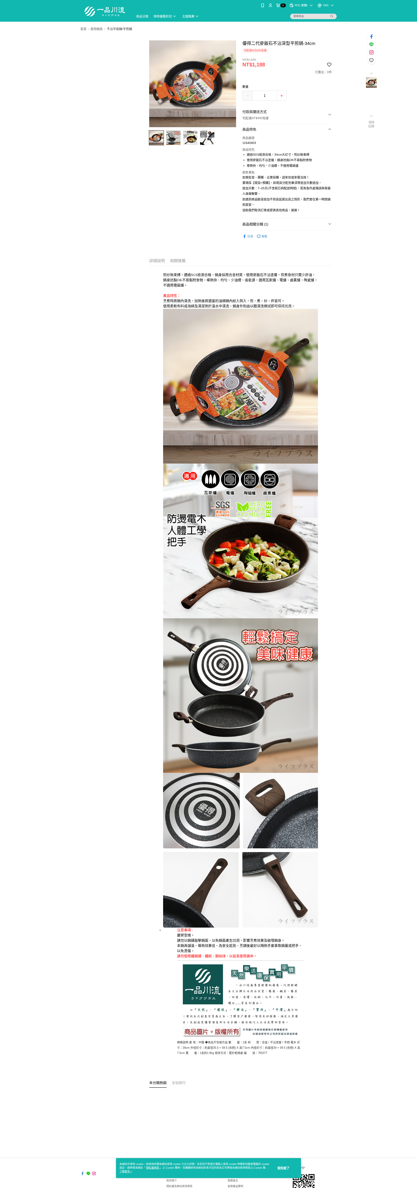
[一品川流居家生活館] (104, 11)
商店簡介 (171, 1180)
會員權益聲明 (235, 1186)
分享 (250, 236)
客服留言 (233, 1180)
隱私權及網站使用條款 (179, 1186)
